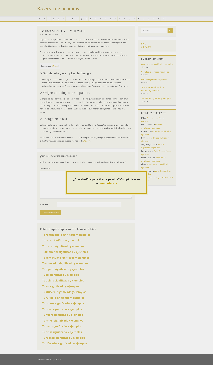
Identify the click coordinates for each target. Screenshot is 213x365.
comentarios (108, 183)
